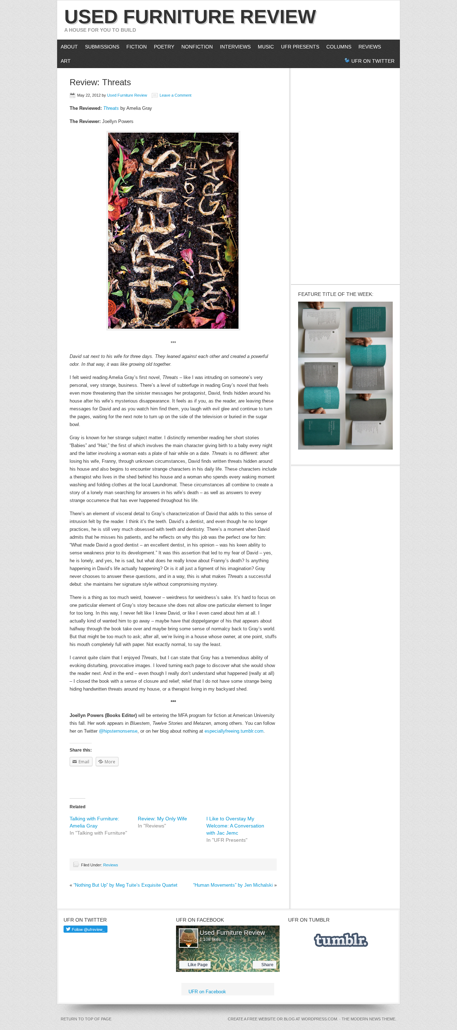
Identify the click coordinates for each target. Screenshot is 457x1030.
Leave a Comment (175, 95)
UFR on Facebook (200, 920)
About (67, 47)
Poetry (164, 47)
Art (66, 61)
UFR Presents (300, 47)
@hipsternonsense (118, 731)
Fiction (136, 47)
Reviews (369, 47)
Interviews (233, 47)
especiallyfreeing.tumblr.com (234, 731)
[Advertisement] (345, 175)
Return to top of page (86, 1019)
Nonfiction (197, 47)
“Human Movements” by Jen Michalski (233, 885)
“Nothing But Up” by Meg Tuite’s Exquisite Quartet (125, 885)
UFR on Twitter (373, 61)
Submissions (102, 47)
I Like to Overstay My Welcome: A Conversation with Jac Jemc (235, 826)
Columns (337, 47)
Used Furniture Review (190, 16)
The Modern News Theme (368, 1019)
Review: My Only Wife (162, 818)
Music (266, 47)
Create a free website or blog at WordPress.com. (283, 1019)
